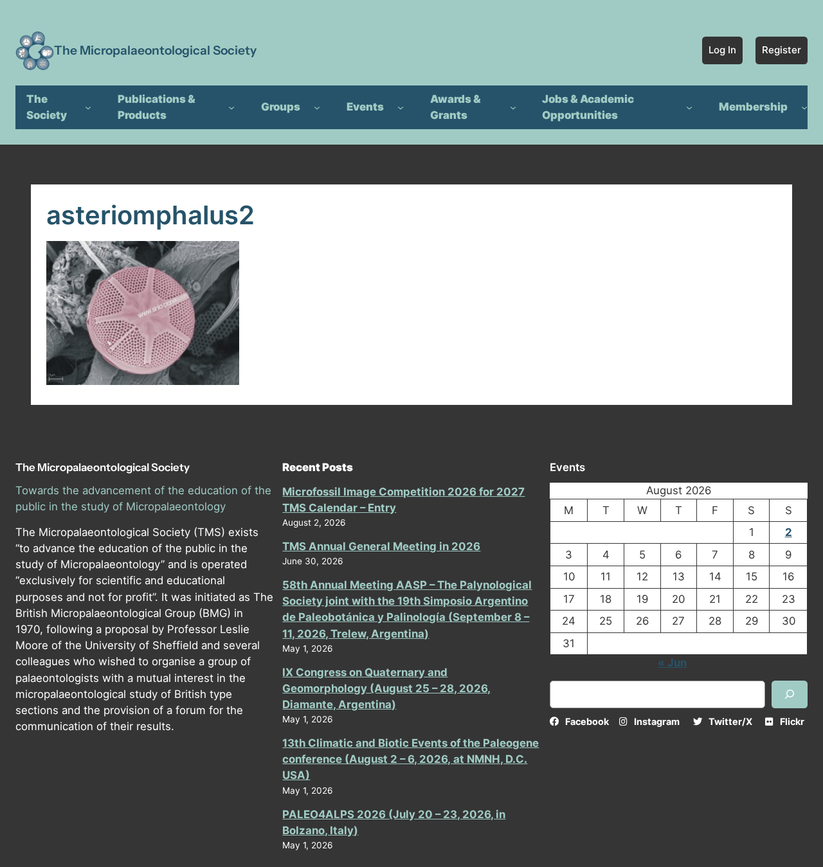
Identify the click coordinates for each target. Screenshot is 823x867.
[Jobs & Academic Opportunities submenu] (689, 107)
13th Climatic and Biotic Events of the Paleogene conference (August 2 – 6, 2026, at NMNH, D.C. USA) (410, 759)
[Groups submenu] (317, 107)
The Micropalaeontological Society (155, 50)
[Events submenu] (400, 107)
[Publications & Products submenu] (231, 107)
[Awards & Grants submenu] (513, 107)
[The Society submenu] (88, 107)
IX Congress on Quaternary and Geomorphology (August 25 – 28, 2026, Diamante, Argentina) (386, 688)
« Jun (672, 662)
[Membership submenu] (804, 107)
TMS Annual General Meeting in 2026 (381, 546)
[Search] (790, 694)
